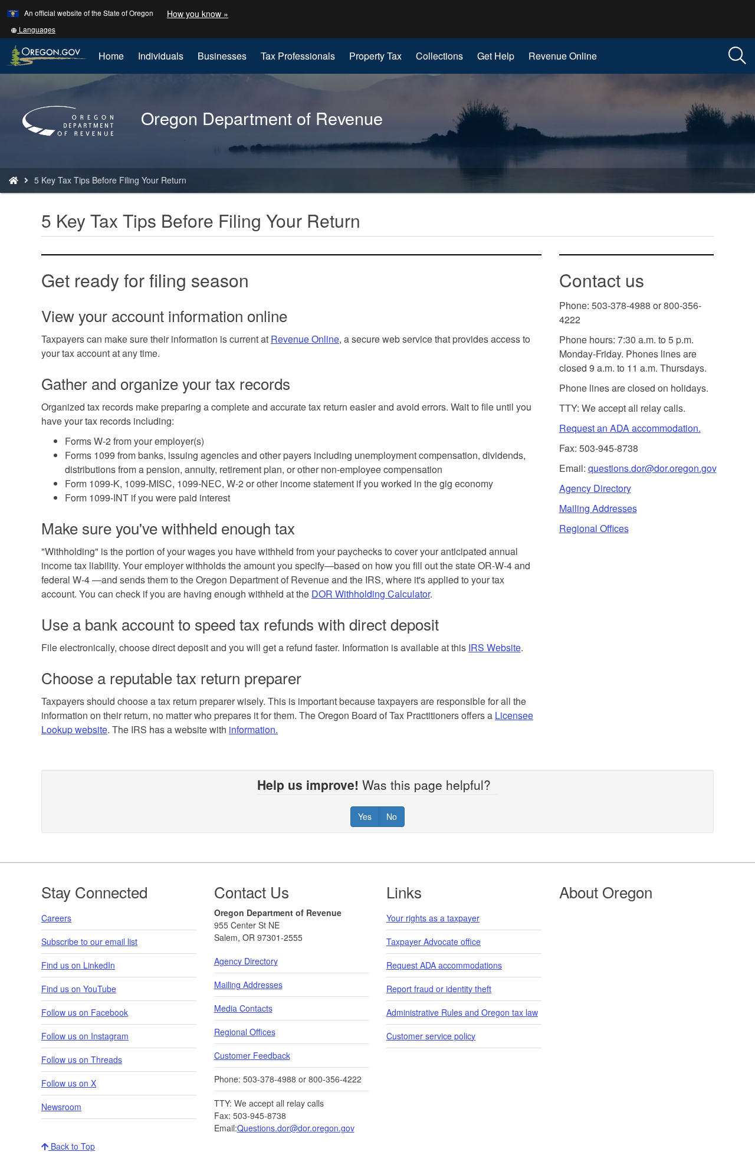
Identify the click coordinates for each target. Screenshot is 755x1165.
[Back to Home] (74, 153)
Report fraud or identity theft (438, 989)
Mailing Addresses (598, 508)
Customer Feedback (252, 1055)
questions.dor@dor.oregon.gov (652, 468)
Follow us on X (68, 1083)
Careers (56, 918)
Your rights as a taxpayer (433, 918)
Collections (439, 56)
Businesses (222, 56)
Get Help (495, 56)
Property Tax (375, 56)
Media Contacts (243, 1008)
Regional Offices (594, 528)
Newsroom (61, 1107)
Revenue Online (562, 56)
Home (111, 56)
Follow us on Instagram (85, 1036)
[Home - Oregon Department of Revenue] (13, 180)
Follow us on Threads (81, 1059)
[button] (33, 29)
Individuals (160, 56)
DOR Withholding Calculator (370, 593)
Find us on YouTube (78, 989)
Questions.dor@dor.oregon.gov (295, 1128)
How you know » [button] (197, 13)
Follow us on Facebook (84, 1012)
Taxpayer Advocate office (433, 941)
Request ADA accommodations (444, 965)
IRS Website (494, 647)
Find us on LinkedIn (78, 965)
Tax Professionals (298, 56)
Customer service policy (430, 1036)
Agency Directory (595, 488)
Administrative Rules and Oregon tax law (462, 1012)
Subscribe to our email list (89, 941)
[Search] (737, 56)
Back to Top (71, 1146)
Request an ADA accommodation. (630, 428)
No (391, 816)
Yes (365, 816)
